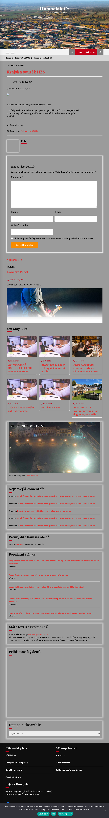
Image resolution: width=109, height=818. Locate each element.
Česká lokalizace (13, 777)
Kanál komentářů (14, 770)
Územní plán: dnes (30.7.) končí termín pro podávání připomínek (38, 575)
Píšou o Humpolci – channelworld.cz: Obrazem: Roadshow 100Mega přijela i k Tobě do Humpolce (85, 368)
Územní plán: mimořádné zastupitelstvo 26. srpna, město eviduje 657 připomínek (46, 587)
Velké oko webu (50, 407)
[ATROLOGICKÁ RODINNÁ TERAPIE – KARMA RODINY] (22, 346)
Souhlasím (43, 814)
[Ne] (105, 810)
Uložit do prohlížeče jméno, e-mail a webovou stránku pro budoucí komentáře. (54, 238)
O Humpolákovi (63, 762)
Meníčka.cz (19, 544)
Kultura (10, 267)
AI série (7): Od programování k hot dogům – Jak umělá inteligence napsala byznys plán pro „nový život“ (85, 411)
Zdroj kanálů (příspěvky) (17, 762)
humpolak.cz (54, 9)
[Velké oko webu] (54, 389)
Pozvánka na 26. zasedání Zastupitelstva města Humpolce (44, 511)
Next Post (13, 259)
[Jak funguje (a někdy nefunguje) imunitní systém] (54, 346)
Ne (53, 814)
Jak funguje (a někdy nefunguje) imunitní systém (53, 368)
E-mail (57, 212)
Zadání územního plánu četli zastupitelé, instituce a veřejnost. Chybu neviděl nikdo (56, 496)
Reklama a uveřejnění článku (69, 770)
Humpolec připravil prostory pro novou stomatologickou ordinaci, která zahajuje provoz (51, 613)
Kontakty (60, 755)
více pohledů (32, 475)
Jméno (14, 212)
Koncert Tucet (17, 272)
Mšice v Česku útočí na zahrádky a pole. (21, 409)
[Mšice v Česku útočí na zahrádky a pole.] (22, 389)
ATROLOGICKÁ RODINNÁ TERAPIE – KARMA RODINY (21, 368)
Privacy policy (65, 814)
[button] (72, 52)
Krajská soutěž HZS (26, 72)
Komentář (17, 177)
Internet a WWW (15, 65)
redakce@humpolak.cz (38, 634)
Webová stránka (19, 225)
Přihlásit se (11, 755)
